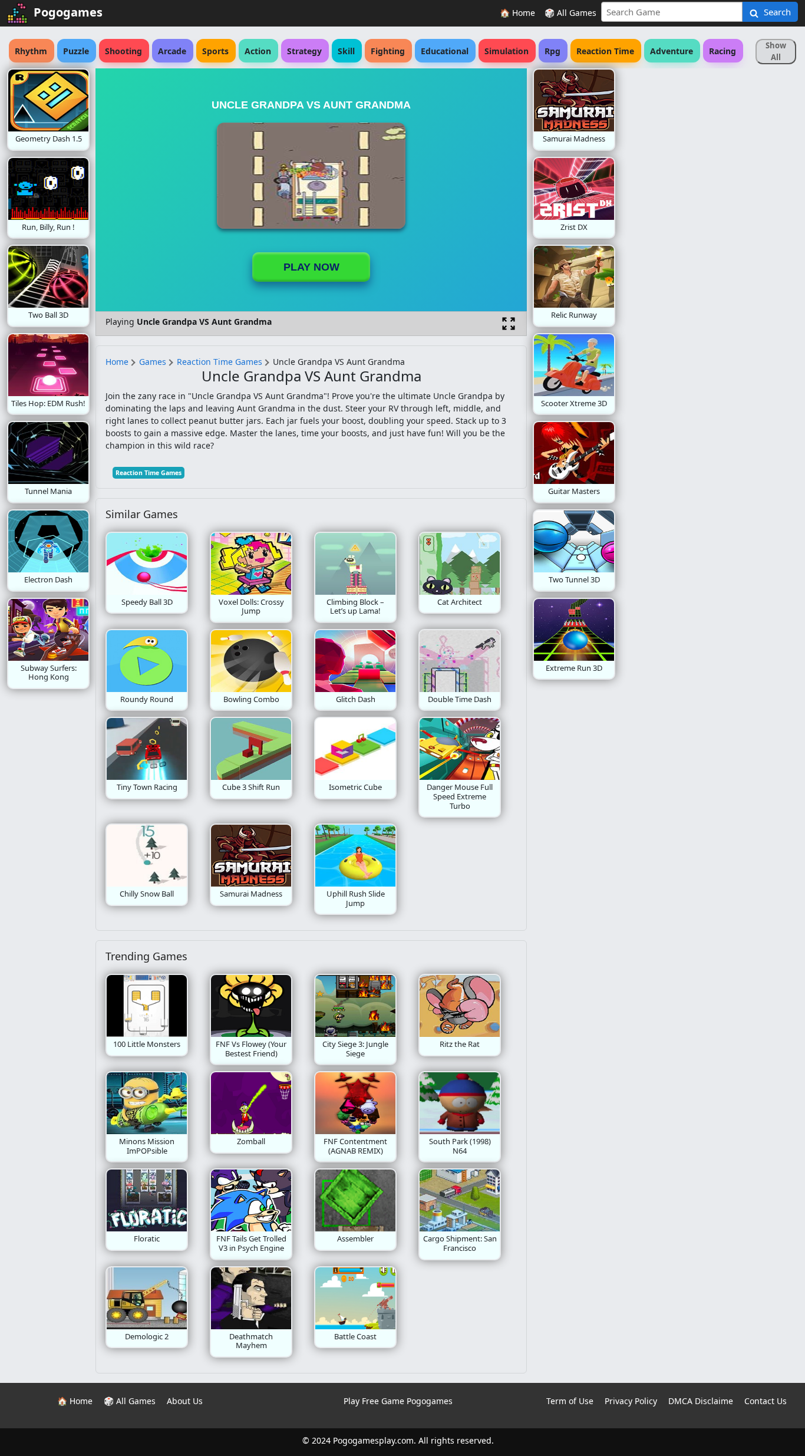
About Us (185, 1400)
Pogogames (68, 12)
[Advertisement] (709, 245)
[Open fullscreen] (508, 323)
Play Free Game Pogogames (398, 1400)
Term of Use (569, 1400)
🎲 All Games (570, 12)
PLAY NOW (311, 267)
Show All (776, 51)
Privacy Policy (631, 1400)
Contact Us (765, 1400)
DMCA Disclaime (700, 1400)
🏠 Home (517, 12)
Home (116, 361)
